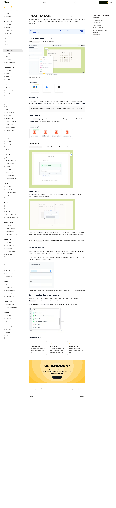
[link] (38, 348)
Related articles (97, 34)
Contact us (57, 377)
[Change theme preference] (111, 2)
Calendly (37, 103)
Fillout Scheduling (98, 20)
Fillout (7, 7)
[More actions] (84, 16)
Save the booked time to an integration (100, 31)
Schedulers (96, 17)
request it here (80, 103)
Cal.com (45, 103)
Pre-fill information (98, 27)
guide (32, 121)
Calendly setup (98, 22)
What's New (16, 7)
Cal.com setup (97, 25)
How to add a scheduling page (101, 15)
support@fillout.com (57, 373)
